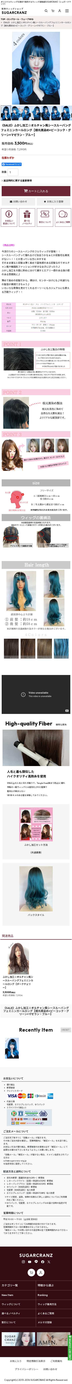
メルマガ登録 (45, 1322)
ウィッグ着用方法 (47, 1304)
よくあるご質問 (46, 1313)
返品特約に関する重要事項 (18, 180)
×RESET (65, 1030)
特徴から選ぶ (46, 1285)
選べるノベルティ (11, 1313)
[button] (46, 10)
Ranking (43, 1295)
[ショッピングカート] (53, 10)
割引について (9, 1322)
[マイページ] (59, 10)
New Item (7, 1295)
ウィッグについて (11, 1304)
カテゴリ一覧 (10, 1285)
